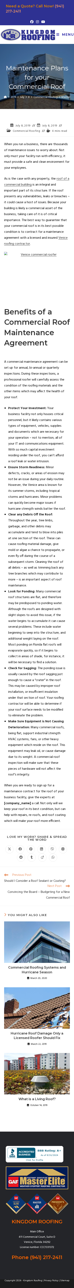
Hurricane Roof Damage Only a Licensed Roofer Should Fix (37, 1035)
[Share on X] (9, 849)
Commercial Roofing (26, 131)
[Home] (5, 97)
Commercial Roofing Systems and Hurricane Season (37, 970)
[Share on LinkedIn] (41, 849)
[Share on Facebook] (20, 849)
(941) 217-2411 (46, 1257)
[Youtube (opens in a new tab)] (42, 22)
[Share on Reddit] (21, 857)
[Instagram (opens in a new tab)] (37, 22)
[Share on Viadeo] (42, 857)
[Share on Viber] (52, 849)
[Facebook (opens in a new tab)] (32, 22)
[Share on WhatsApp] (53, 857)
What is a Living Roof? (37, 1099)
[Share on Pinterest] (31, 849)
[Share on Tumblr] (32, 857)
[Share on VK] (63, 849)
